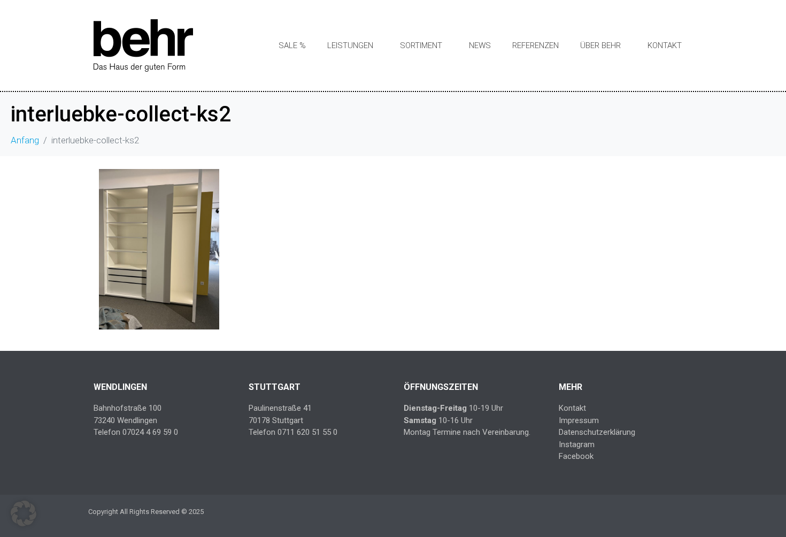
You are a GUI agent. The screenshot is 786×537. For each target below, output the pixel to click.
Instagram (577, 444)
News (480, 45)
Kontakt (665, 45)
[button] (23, 513)
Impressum (579, 420)
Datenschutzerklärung (597, 432)
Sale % (292, 45)
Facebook (576, 456)
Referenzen (535, 45)
